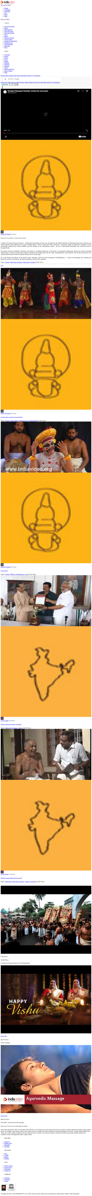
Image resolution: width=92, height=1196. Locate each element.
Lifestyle (6, 64)
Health (6, 61)
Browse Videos (5, 19)
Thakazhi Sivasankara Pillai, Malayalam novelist (11, 878)
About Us (30, 75)
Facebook (7, 1179)
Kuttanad (32, 262)
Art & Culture (8, 39)
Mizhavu (12, 574)
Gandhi (6, 1155)
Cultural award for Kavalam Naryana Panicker (11, 724)
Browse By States (6, 5)
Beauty (6, 56)
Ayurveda (7, 55)
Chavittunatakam (33, 420)
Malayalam (26, 262)
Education (7, 46)
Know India (20, 75)
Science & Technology (10, 41)
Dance (6, 58)
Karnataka (7, 11)
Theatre (7, 262)
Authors (20, 728)
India (5, 1154)
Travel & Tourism (9, 26)
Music (6, 28)
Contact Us (7, 1170)
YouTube (7, 1178)
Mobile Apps (8, 1143)
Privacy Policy (8, 1166)
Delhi (5, 14)
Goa (5, 13)
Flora (5, 34)
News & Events (8, 31)
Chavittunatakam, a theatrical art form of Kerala (12, 417)
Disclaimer (7, 1169)
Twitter (6, 1181)
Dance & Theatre (9, 38)
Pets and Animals (9, 33)
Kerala (6, 8)
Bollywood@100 (9, 69)
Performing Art (23, 420)
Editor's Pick (13, 75)
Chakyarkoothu (4, 570)
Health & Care (8, 42)
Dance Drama (14, 420)
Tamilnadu (7, 10)
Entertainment (8, 29)
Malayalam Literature (16, 262)
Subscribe (7, 1145)
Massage (6, 66)
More (5, 16)
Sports (6, 36)
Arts (26, 574)
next (2, 265)
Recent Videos (5, 75)
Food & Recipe (8, 44)
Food (5, 59)
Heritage (6, 63)
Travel (6, 67)
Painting (6, 1158)
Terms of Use (8, 1167)
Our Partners (36, 75)
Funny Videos (8, 71)
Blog (25, 75)
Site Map (6, 1146)
